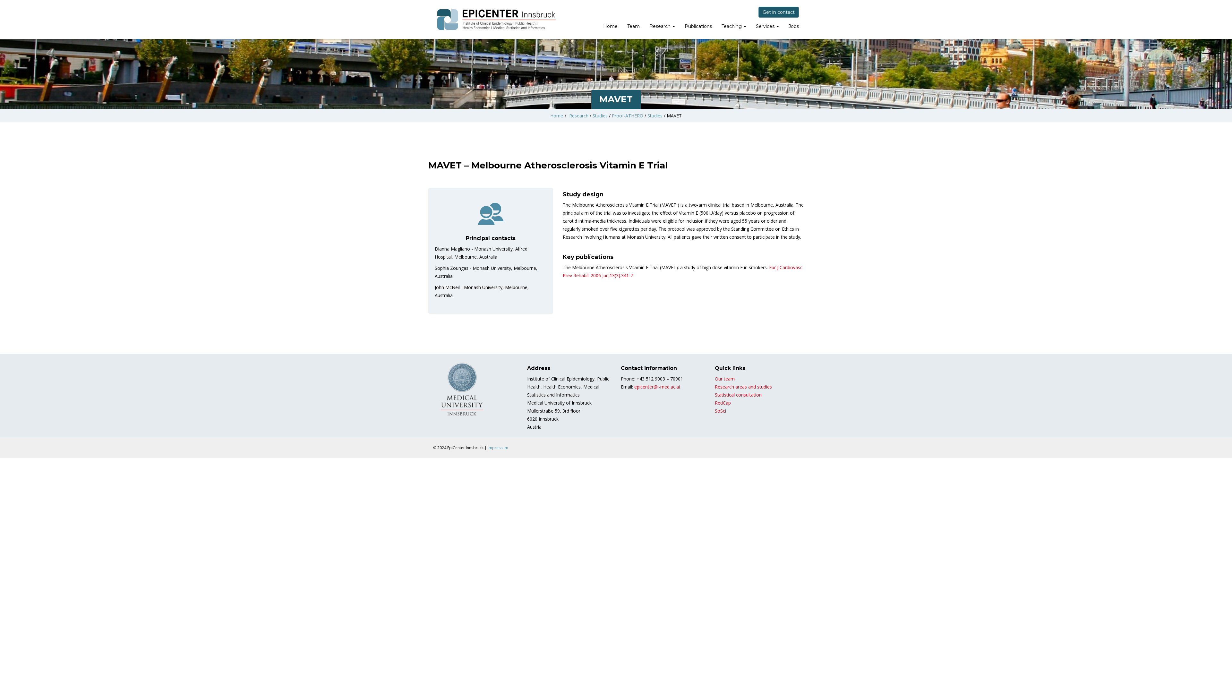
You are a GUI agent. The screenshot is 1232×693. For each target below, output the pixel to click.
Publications (698, 26)
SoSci (720, 411)
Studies (600, 116)
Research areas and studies (743, 387)
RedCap (723, 403)
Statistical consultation (738, 395)
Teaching (732, 26)
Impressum (498, 447)
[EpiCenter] (497, 19)
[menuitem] (610, 27)
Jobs (794, 26)
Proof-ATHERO (627, 116)
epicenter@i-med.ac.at (657, 387)
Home (610, 26)
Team (633, 26)
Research (660, 26)
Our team (725, 379)
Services (766, 26)
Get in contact (779, 12)
